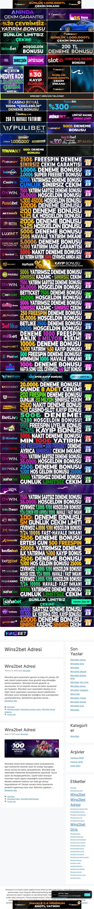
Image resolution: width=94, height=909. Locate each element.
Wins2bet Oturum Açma (77, 851)
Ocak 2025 (75, 766)
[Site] (47, 162)
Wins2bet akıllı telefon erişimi (79, 809)
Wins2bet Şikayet (78, 671)
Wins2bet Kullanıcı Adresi (77, 845)
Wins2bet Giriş (77, 664)
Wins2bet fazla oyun (76, 817)
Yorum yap (11, 714)
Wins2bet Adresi (20, 666)
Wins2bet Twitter (78, 698)
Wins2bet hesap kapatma (77, 842)
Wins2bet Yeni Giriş (79, 682)
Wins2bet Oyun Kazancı (77, 854)
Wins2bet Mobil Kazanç (30, 799)
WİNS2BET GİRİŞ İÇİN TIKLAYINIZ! (47, 96)
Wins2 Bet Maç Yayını (76, 790)
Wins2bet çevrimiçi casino (31, 709)
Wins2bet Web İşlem (76, 866)
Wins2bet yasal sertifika (77, 869)
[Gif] (47, 264)
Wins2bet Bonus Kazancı (77, 812)
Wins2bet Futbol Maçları (77, 820)
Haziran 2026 (76, 762)
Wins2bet (11, 707)
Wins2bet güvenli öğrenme (78, 839)
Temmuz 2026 (77, 758)
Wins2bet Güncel (78, 702)
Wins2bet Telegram (79, 690)
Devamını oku (11, 701)
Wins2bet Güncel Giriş (76, 837)
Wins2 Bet (75, 694)
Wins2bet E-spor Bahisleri (78, 815)
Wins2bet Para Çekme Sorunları (79, 857)
